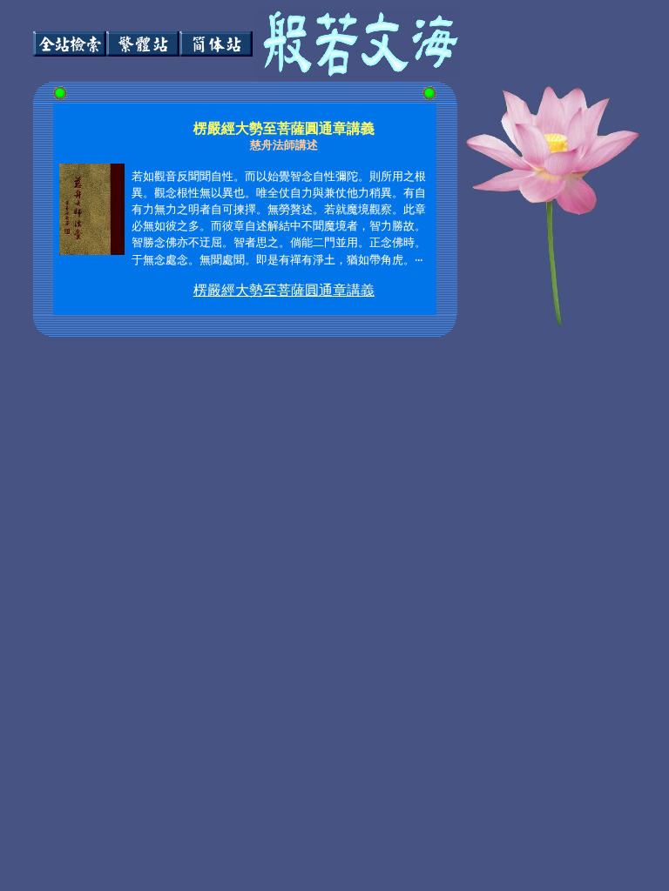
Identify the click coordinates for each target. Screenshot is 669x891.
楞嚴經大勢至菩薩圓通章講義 (284, 290)
